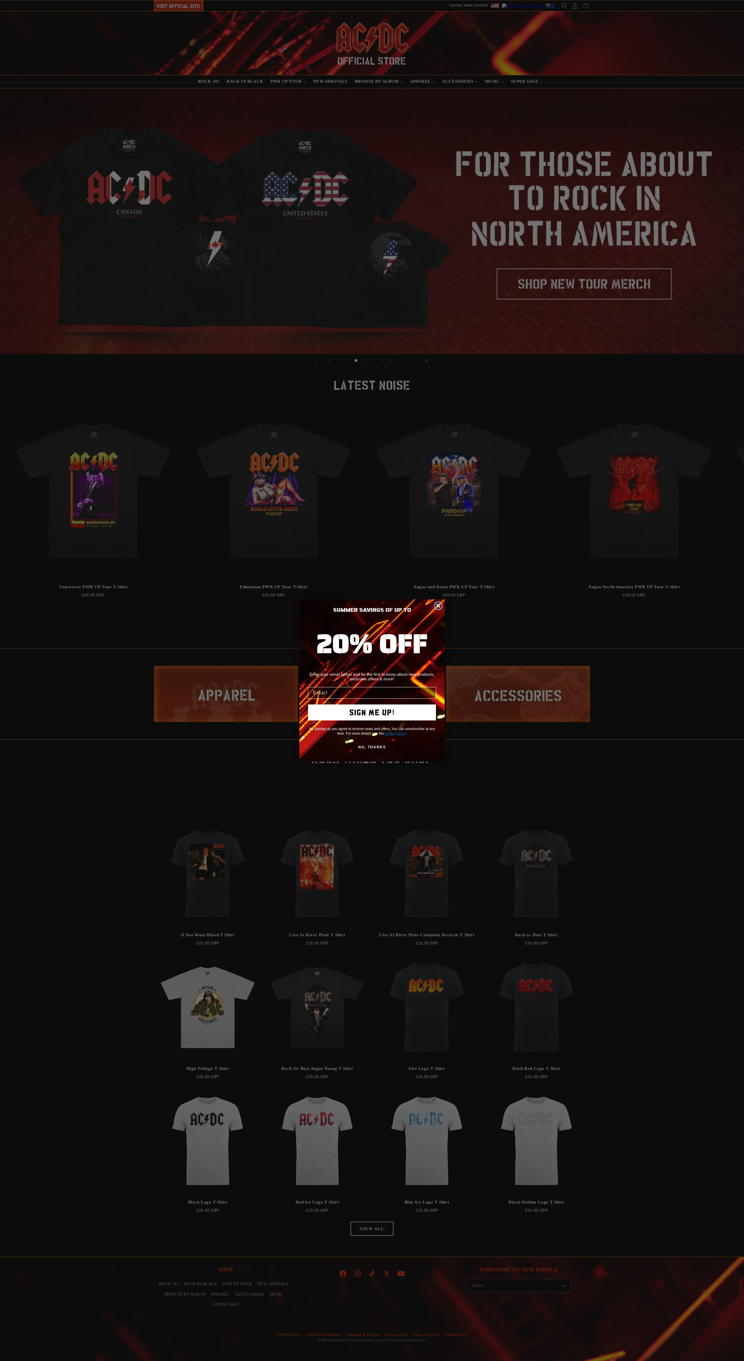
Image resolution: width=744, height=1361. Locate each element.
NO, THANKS (372, 747)
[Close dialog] (438, 605)
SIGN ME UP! (372, 712)
